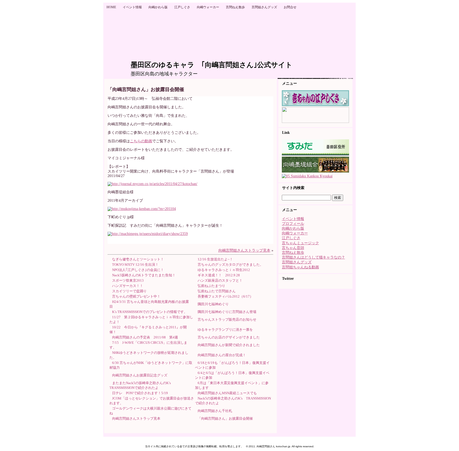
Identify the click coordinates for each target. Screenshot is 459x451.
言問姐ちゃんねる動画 (300, 267)
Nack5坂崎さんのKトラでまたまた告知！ (144, 275)
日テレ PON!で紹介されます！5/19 (140, 393)
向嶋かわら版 (293, 228)
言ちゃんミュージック (300, 243)
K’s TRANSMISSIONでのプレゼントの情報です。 (149, 312)
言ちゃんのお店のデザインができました (229, 337)
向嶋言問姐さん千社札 (215, 411)
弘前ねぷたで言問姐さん (217, 291)
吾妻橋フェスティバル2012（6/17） (225, 296)
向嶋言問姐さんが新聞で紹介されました (229, 345)
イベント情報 (293, 219)
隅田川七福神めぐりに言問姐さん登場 (227, 312)
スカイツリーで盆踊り (129, 291)
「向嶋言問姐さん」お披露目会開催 (225, 418)
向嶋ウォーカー (295, 233)
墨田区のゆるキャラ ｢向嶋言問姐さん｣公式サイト (211, 65)
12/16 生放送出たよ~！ (215, 259)
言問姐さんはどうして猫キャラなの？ (313, 257)
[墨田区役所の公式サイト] (315, 154)
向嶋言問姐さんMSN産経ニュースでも (227, 393)
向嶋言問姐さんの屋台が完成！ (222, 355)
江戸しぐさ (291, 238)
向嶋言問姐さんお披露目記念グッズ (139, 375)
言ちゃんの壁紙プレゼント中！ (136, 296)
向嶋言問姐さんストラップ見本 (244, 250)
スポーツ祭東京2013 (128, 280)
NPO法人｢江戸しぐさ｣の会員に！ (138, 270)
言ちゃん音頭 (293, 248)
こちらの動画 (141, 141)
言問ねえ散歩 (293, 253)
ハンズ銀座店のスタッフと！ (220, 280)
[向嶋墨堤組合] (315, 171)
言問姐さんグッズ (297, 262)
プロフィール (293, 224)
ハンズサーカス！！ (127, 286)
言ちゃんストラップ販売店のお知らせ (227, 319)
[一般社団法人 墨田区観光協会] (307, 176)
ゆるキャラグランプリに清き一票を (225, 330)
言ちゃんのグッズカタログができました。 (230, 265)
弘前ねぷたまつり (211, 286)
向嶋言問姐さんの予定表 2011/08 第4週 (145, 337)
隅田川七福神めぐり (213, 304)
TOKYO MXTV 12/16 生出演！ (135, 265)
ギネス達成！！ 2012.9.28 (219, 275)
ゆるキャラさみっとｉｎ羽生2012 (224, 270)
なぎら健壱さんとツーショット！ (138, 259)
